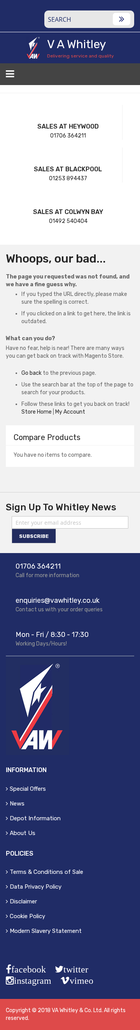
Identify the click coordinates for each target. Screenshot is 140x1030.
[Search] (121, 19)
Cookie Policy (27, 916)
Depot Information (35, 818)
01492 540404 (68, 221)
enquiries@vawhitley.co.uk (58, 600)
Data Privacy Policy (35, 886)
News (17, 803)
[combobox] (89, 19)
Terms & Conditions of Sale (46, 871)
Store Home (36, 412)
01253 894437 (68, 178)
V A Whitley (76, 44)
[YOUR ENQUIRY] (129, 76)
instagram (32, 980)
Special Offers (28, 788)
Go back (31, 373)
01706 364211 (68, 135)
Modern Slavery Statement (46, 930)
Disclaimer (23, 901)
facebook (28, 969)
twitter (75, 969)
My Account (70, 412)
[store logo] (33, 48)
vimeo (81, 980)
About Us (22, 833)
